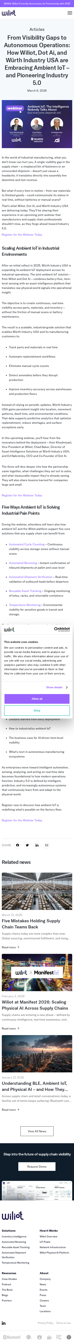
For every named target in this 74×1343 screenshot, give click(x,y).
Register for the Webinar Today (22, 234)
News (43, 1284)
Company (45, 1279)
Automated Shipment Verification (30, 577)
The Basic (7, 1289)
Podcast (6, 1284)
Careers (44, 1300)
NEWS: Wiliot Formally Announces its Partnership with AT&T (37, 3)
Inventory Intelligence (14, 1236)
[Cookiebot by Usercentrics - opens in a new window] (54, 629)
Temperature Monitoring (25, 605)
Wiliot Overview (48, 1236)
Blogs (5, 1295)
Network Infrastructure (53, 1247)
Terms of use (63, 1323)
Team (43, 1305)
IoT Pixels (45, 1241)
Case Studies (9, 1279)
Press (43, 1295)
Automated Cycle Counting (27, 544)
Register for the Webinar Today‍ (22, 495)
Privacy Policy (45, 1323)
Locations (45, 1311)
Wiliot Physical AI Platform (54, 1252)
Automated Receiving (23, 563)
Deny (37, 710)
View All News (37, 1131)
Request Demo (37, 1166)
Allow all (37, 698)
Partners (7, 1300)
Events (43, 1289)
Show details (54, 687)
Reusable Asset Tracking (25, 591)
